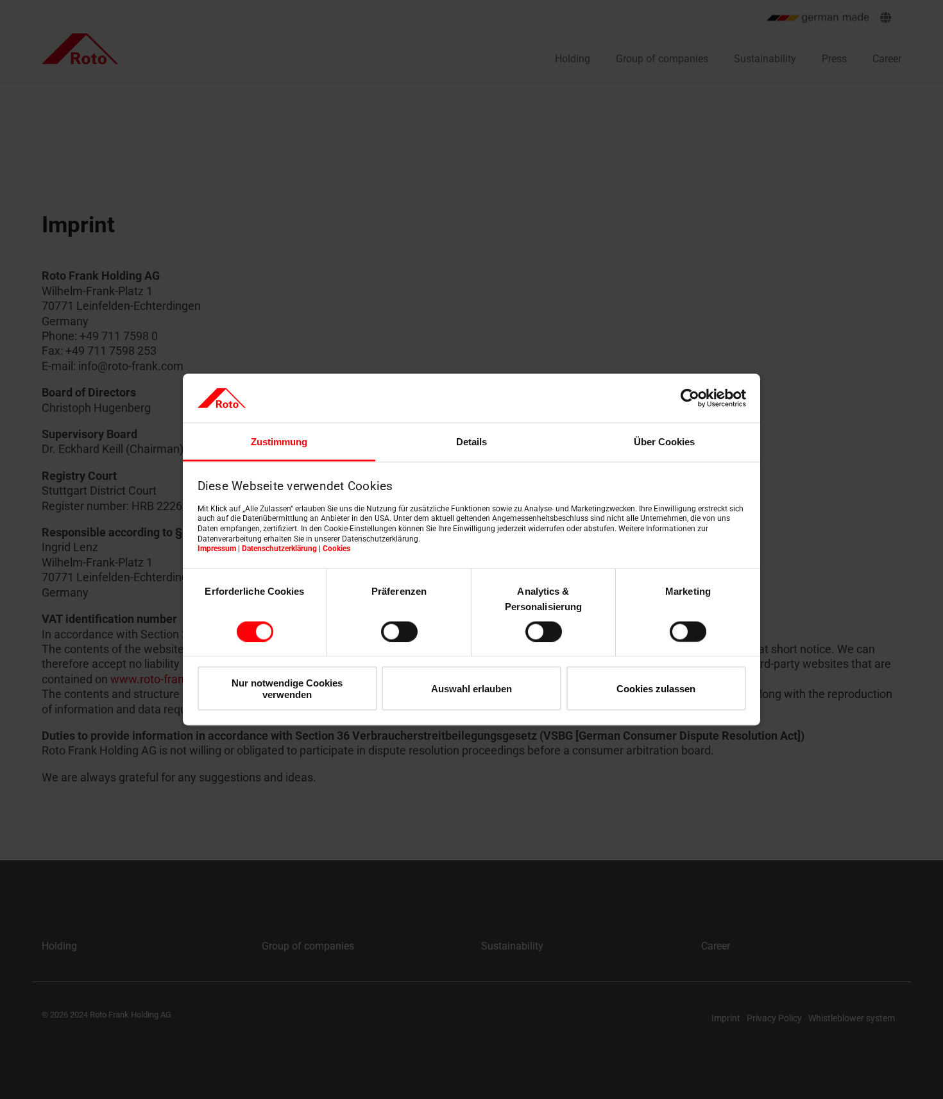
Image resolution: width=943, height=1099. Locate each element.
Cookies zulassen (655, 688)
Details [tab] (471, 441)
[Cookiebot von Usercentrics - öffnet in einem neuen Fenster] (690, 397)
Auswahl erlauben (471, 688)
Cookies (336, 548)
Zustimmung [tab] (279, 441)
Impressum (217, 548)
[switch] (399, 631)
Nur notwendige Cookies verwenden (287, 688)
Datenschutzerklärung (279, 548)
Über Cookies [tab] (664, 441)
